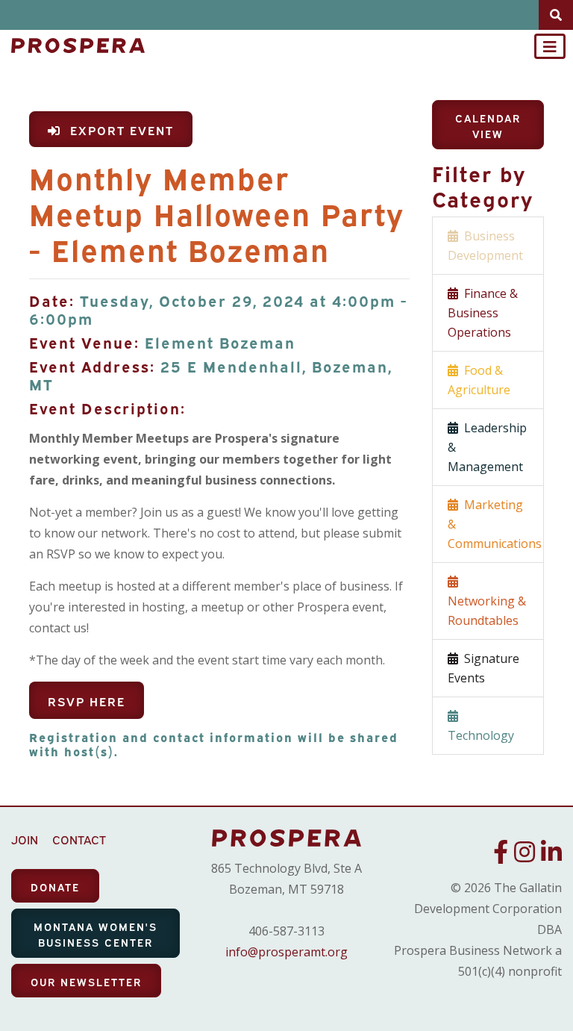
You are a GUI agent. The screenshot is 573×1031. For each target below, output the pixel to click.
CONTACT (79, 839)
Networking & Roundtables (487, 601)
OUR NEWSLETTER (86, 981)
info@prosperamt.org (286, 952)
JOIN (24, 839)
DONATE (55, 886)
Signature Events (483, 668)
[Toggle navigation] (550, 46)
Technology (481, 726)
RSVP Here (86, 701)
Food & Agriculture (479, 380)
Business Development (485, 246)
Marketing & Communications (495, 524)
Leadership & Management (487, 447)
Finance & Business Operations (483, 312)
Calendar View (488, 125)
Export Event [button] (117, 130)
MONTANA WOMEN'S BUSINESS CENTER (95, 934)
